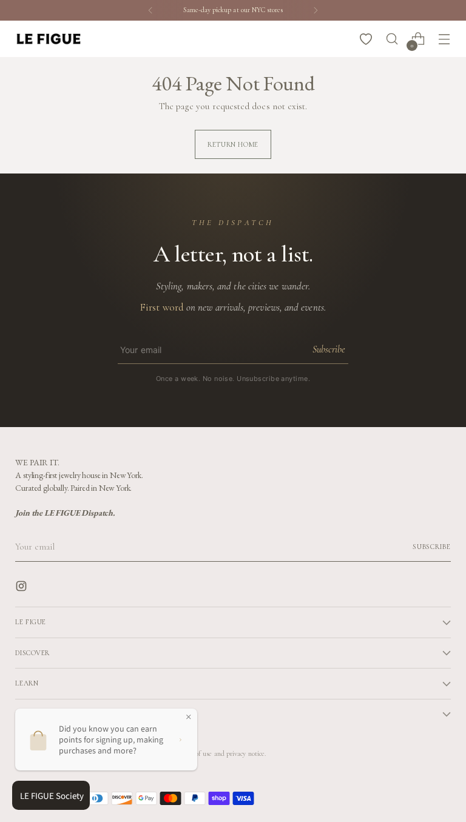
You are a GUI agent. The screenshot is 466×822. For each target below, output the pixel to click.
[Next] (315, 10)
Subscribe (328, 349)
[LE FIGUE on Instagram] (22, 588)
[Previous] (150, 10)
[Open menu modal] (444, 39)
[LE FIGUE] (48, 38)
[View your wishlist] (366, 39)
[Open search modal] (392, 39)
